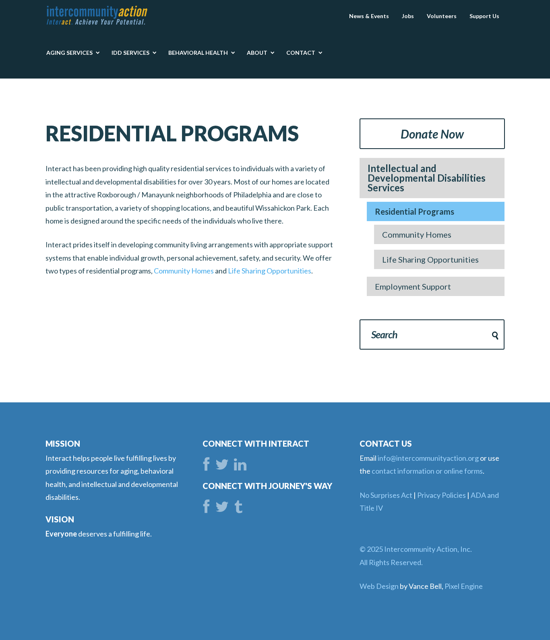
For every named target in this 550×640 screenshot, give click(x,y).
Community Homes (184, 270)
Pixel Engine (464, 586)
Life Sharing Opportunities (269, 270)
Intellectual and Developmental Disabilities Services (427, 177)
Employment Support (413, 286)
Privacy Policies (441, 495)
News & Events (369, 15)
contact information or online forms (427, 470)
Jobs (408, 15)
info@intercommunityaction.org (428, 458)
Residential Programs (414, 211)
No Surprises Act (386, 495)
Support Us (484, 15)
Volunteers (442, 15)
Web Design (379, 586)
